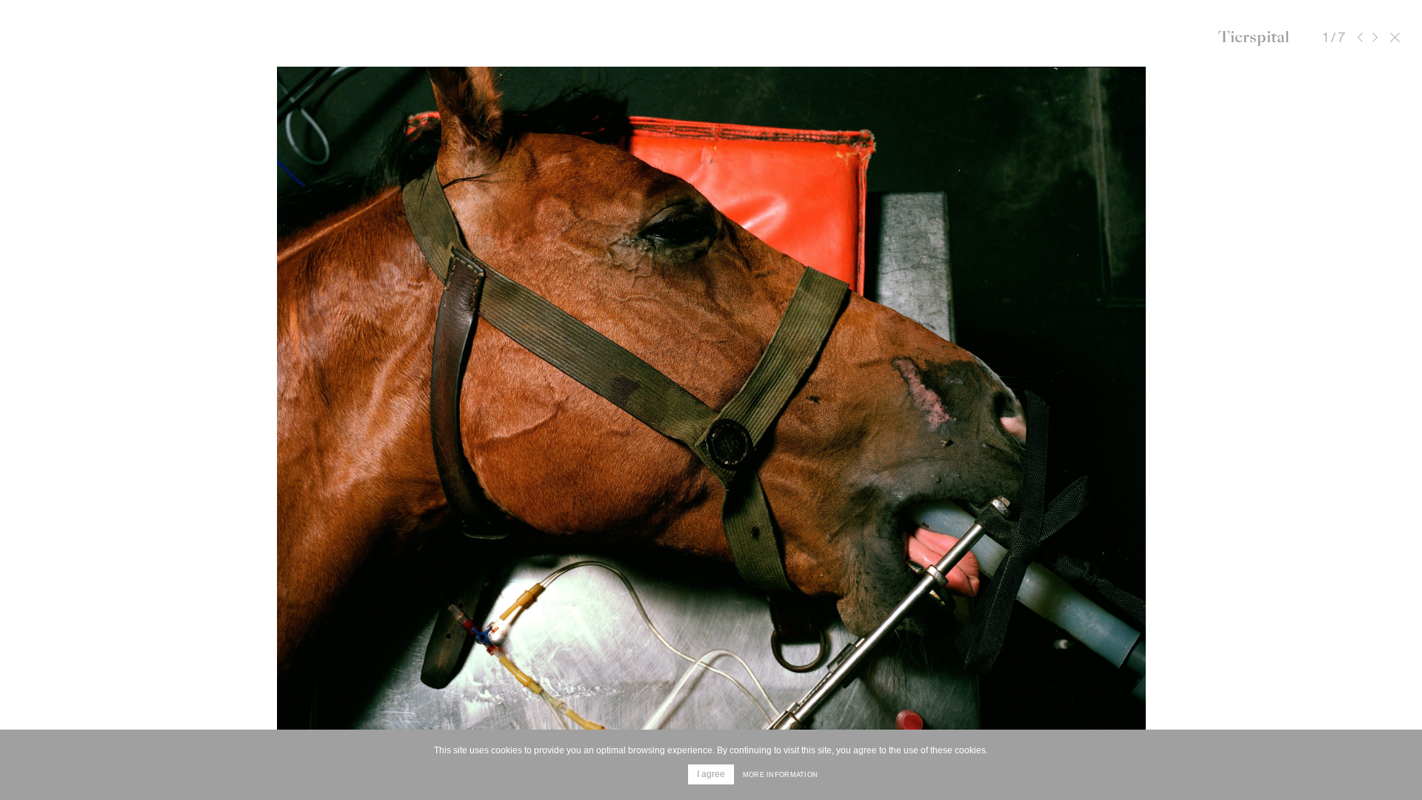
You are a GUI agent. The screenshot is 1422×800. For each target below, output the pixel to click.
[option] (711, 422)
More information (780, 775)
